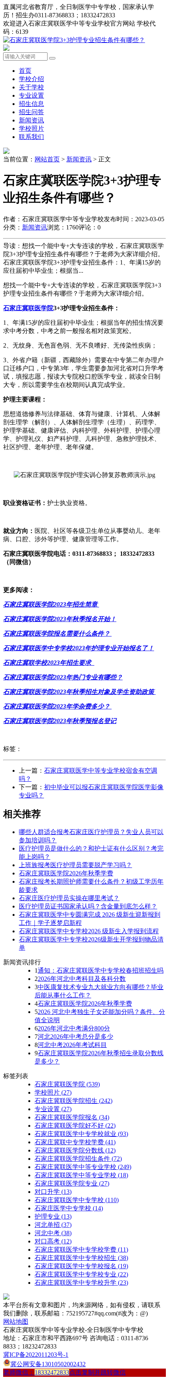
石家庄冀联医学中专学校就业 (81, 1133)
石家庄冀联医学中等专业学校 (83, 1167)
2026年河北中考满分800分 (74, 1028)
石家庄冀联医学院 (67, 1084)
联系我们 (31, 136)
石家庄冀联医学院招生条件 (78, 1158)
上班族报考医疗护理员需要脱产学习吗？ (75, 865)
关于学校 (31, 87)
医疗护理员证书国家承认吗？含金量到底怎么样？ (88, 906)
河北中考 (53, 1233)
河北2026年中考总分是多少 (75, 1036)
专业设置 (31, 95)
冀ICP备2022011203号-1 (35, 1354)
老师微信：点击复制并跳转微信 (64, 1372)
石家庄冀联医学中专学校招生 (81, 1257)
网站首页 (47, 159)
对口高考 (53, 1241)
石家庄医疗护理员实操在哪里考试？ (69, 898)
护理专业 (53, 1216)
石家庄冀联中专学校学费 (75, 1142)
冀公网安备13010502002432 (48, 1364)
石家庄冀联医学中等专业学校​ (81, 1175)
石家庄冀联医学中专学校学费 (81, 1249)
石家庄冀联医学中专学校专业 (81, 1274)
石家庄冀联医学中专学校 (77, 1200)
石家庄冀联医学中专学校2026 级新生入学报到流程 (89, 931)
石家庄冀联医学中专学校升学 (81, 1282)
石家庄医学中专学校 (69, 1208)
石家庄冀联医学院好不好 (75, 1125)
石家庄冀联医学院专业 (72, 1183)
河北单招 (53, 1224)
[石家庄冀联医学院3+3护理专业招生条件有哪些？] (74, 40)
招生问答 (31, 112)
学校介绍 (31, 79)
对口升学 (53, 1191)
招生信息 (31, 103)
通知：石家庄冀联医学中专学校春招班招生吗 (100, 970)
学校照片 (31, 128)
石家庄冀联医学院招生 (73, 1100)
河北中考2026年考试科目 (72, 1044)
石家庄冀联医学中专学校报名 (81, 1266)
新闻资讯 (31, 120)
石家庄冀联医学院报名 (72, 1117)
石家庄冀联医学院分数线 (75, 1150)
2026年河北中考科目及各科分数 (82, 978)
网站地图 (15, 1321)
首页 (25, 70)
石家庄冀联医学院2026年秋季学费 (66, 873)
